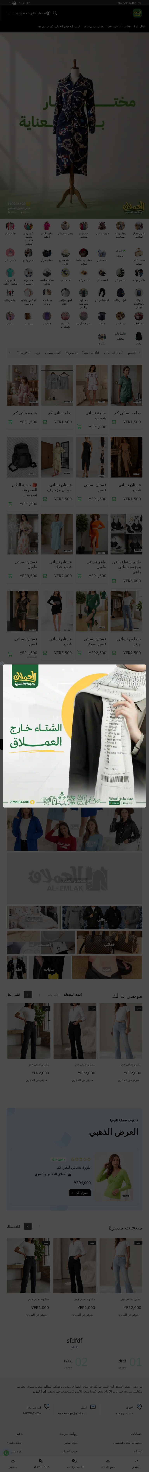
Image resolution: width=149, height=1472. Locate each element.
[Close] (2, 663)
